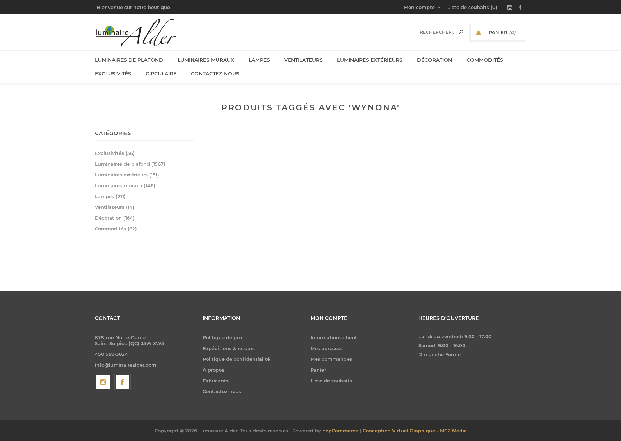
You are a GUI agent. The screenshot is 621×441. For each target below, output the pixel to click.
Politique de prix (223, 337)
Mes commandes (331, 359)
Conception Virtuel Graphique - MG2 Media (415, 430)
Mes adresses (326, 348)
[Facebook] (122, 382)
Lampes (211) (110, 196)
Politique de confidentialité (236, 359)
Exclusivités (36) (115, 153)
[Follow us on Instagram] (103, 382)
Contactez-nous (222, 391)
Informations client (333, 337)
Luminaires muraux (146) (125, 185)
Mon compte (419, 7)
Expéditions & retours (229, 348)
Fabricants (216, 380)
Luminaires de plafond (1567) (130, 164)
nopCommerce (340, 430)
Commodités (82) (116, 228)
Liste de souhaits (331, 380)
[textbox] (437, 32)
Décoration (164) (115, 218)
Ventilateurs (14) (114, 207)
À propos (213, 370)
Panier (318, 370)
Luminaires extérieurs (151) (127, 175)
